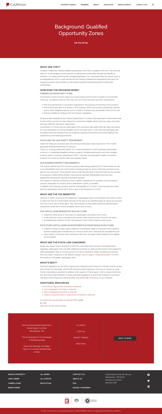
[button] (153, 4)
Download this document (56, 300)
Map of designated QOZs (60, 292)
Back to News (125, 338)
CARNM (16, 4)
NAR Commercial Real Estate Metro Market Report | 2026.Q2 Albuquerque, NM (36, 328)
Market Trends (80, 337)
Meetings (81, 344)
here (46, 306)
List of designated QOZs (60, 289)
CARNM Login (141, 5)
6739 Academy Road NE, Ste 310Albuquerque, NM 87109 (118, 375)
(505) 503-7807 (111, 383)
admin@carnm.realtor (113, 380)
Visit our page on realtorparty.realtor (96, 255)
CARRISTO (117, 411)
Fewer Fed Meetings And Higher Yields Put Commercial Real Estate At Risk (36, 349)
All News (80, 325)
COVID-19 (81, 331)
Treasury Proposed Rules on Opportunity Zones (69, 295)
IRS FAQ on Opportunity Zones (62, 287)
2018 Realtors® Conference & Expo (90, 278)
